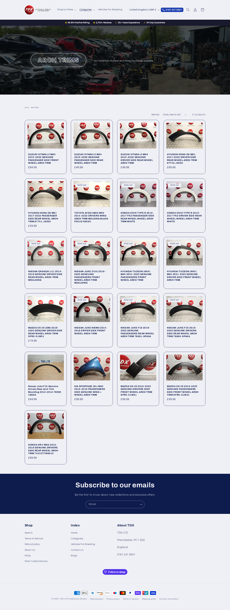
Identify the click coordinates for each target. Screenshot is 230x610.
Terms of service (131, 599)
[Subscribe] (140, 504)
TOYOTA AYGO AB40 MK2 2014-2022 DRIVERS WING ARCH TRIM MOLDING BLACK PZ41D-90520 (91, 217)
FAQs (28, 555)
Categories (77, 538)
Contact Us (77, 550)
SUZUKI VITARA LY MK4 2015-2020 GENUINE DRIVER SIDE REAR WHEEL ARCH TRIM (137, 158)
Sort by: (155, 114)
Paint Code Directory (36, 561)
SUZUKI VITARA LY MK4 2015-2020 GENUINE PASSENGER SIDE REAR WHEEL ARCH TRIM (88, 158)
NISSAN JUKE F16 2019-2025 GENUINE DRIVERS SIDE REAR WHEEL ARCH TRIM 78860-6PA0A (182, 332)
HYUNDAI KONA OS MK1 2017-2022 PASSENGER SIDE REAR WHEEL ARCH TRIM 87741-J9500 (43, 217)
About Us (30, 550)
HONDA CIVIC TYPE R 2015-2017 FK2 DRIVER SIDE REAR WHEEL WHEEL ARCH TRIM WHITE (184, 217)
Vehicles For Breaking (83, 544)
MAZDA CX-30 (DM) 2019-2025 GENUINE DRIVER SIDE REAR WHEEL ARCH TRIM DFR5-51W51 (45, 332)
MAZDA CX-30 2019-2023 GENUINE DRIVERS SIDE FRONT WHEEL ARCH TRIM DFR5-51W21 (136, 390)
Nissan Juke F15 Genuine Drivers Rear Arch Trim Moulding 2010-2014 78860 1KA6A (44, 390)
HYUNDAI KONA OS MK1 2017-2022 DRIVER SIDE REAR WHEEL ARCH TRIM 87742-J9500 (182, 158)
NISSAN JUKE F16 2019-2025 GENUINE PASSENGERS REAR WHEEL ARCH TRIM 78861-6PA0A (137, 332)
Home (27, 107)
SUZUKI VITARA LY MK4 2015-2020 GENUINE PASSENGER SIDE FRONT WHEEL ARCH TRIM (43, 158)
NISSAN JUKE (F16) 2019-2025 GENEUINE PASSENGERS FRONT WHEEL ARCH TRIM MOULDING (89, 277)
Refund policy (32, 544)
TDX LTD (63, 599)
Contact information (169, 599)
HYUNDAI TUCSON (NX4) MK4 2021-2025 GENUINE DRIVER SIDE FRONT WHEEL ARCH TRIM (184, 275)
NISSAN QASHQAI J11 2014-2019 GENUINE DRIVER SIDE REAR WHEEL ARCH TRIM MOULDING (45, 275)
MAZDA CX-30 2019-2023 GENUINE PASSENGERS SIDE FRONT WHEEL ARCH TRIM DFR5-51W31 (183, 390)
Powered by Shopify (77, 599)
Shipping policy (149, 599)
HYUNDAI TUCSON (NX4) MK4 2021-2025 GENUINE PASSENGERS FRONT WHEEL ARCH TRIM (136, 275)
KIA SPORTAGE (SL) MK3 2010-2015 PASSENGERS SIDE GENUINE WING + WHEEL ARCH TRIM (89, 390)
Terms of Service (34, 538)
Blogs (74, 555)
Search (29, 533)
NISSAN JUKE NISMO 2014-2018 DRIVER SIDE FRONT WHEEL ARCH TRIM (90, 330)
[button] (66, 9)
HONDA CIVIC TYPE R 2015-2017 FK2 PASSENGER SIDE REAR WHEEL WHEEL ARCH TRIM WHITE (137, 217)
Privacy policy (113, 599)
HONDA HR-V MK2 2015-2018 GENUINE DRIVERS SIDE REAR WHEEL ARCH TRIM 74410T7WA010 (43, 449)
